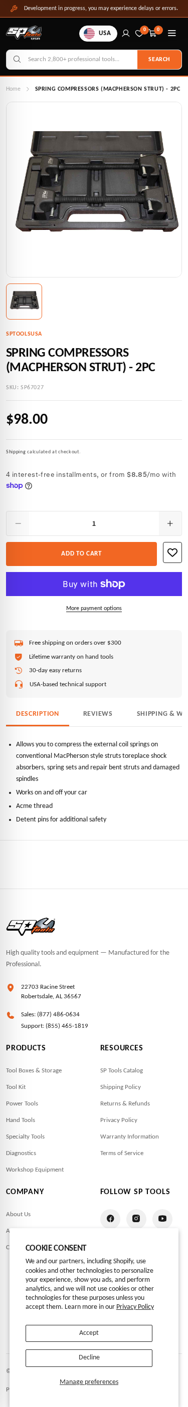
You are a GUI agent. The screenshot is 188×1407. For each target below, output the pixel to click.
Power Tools (22, 1103)
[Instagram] (136, 1219)
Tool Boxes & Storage (34, 1070)
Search (159, 60)
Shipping (16, 452)
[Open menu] (172, 34)
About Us (18, 1214)
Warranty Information (129, 1137)
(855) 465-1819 (67, 1026)
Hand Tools (20, 1120)
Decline (89, 1357)
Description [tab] (37, 714)
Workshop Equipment (35, 1170)
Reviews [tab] (98, 714)
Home (13, 89)
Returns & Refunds (125, 1103)
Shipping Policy (120, 1087)
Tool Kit (16, 1087)
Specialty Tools (25, 1137)
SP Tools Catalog (121, 1070)
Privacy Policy (135, 1307)
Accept (89, 1333)
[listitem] (24, 302)
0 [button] (158, 30)
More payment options (94, 609)
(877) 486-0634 (58, 1014)
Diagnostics (21, 1153)
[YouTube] (162, 1219)
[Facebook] (110, 1219)
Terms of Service (121, 1153)
